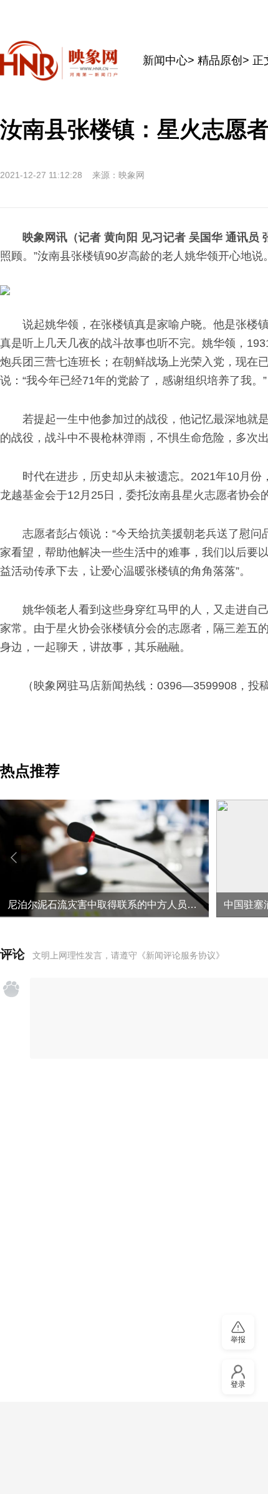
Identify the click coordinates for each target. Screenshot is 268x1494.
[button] (13, 857)
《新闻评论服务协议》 (180, 955)
